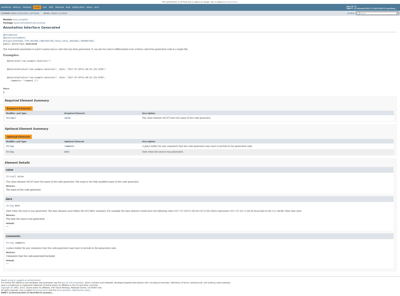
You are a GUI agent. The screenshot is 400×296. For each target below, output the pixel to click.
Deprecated (78, 7)
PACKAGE (18, 41)
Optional (35, 13)
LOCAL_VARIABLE (70, 41)
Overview (6, 7)
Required (23, 13)
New (68, 7)
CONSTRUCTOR (46, 41)
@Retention (9, 38)
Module (17, 7)
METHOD (34, 41)
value (67, 118)
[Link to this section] (21, 55)
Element (63, 13)
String (10, 118)
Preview (59, 7)
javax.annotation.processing (29, 23)
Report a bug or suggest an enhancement (21, 280)
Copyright (5, 288)
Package (27, 7)
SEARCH (351, 13)
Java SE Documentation (73, 283)
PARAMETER (86, 41)
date (66, 151)
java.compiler (20, 19)
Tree (51, 7)
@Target (7, 41)
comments (69, 146)
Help (96, 7)
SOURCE (20, 38)
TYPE (26, 41)
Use (45, 7)
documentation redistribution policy (73, 290)
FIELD (57, 41)
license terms (232, 2)
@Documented (10, 35)
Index (89, 7)
